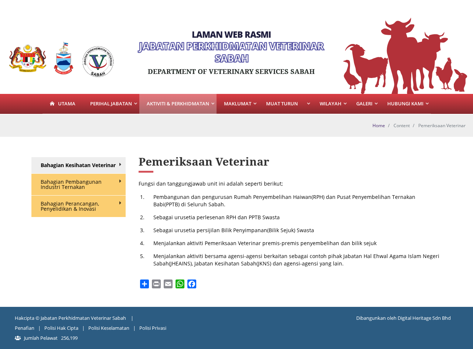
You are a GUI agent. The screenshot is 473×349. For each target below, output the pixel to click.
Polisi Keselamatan (108, 328)
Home (378, 125)
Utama (66, 103)
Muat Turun (278, 107)
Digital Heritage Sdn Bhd (424, 318)
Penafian (24, 328)
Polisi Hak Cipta (61, 328)
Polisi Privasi (152, 328)
